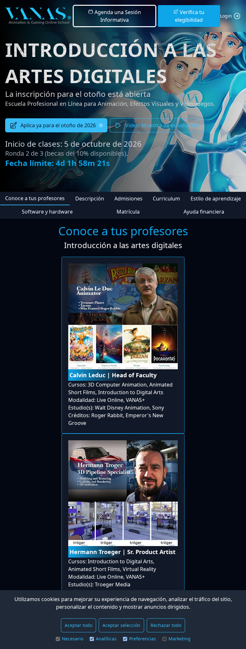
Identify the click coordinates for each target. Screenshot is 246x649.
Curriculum (166, 198)
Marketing (179, 639)
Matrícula (128, 211)
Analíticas (106, 639)
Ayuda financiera (204, 211)
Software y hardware (47, 211)
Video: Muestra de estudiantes (162, 125)
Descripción (89, 198)
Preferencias (142, 639)
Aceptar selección (121, 625)
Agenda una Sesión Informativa (117, 16)
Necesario (72, 639)
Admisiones (128, 198)
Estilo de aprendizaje (216, 198)
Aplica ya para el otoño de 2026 (58, 125)
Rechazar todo (166, 625)
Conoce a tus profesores (35, 198)
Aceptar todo (78, 625)
